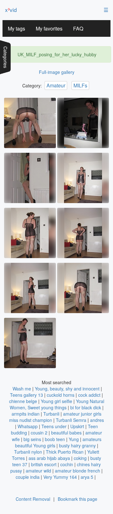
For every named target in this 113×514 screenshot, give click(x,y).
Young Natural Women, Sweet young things (57, 404)
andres (97, 420)
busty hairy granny (77, 445)
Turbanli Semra (71, 420)
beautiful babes (66, 432)
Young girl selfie (56, 401)
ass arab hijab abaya (49, 458)
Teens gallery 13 (26, 395)
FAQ (78, 28)
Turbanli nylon (28, 452)
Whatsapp (28, 426)
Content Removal (33, 499)
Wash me (22, 388)
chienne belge (23, 401)
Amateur (55, 85)
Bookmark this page (77, 499)
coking (80, 458)
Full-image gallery (56, 72)
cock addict (89, 395)
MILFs (80, 85)
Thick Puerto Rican (64, 452)
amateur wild (38, 470)
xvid (11, 10)
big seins (32, 439)
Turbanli (51, 414)
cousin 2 (39, 432)
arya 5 (87, 477)
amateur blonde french (77, 470)
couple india (28, 477)
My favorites (49, 28)
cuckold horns (60, 395)
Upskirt (77, 426)
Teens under (54, 426)
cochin (66, 464)
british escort (43, 464)
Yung (74, 439)
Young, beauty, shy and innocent (67, 388)
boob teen (55, 439)
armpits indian (26, 414)
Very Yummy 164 (60, 477)
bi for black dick (85, 407)
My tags (16, 28)
